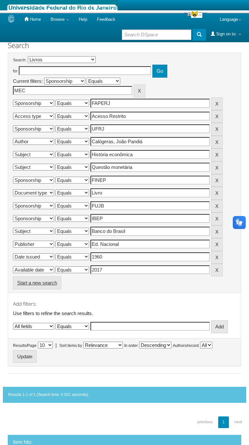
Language (229, 19)
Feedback (106, 19)
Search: (20, 60)
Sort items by (70, 345)
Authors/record (186, 345)
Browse (58, 19)
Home (35, 19)
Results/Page (25, 345)
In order (131, 345)
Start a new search (37, 283)
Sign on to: (226, 34)
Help (83, 19)
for (15, 71)
